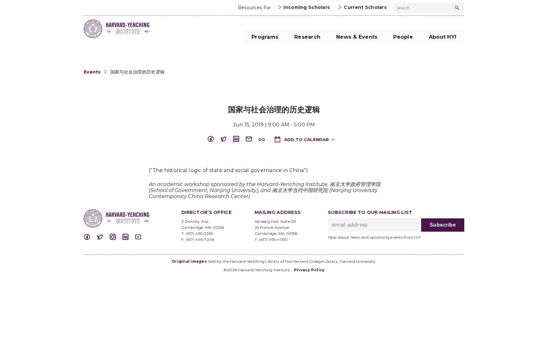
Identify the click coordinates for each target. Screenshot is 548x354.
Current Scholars (365, 7)
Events (92, 72)
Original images (189, 261)
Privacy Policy (309, 269)
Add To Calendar (306, 139)
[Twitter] (226, 139)
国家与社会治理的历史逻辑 (137, 72)
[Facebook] (213, 139)
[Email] (251, 139)
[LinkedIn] (239, 139)
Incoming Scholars (307, 7)
